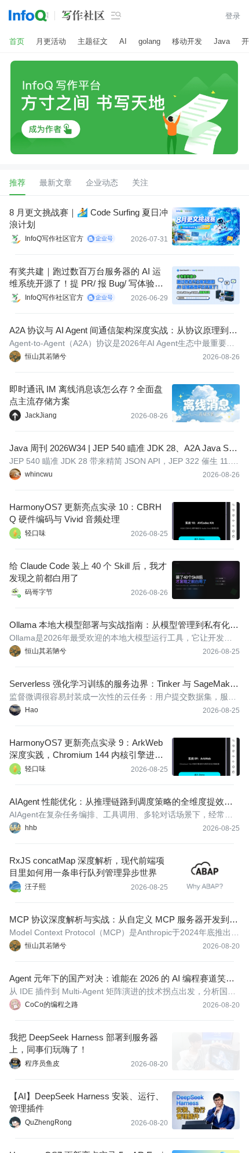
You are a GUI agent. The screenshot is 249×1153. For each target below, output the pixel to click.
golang (149, 41)
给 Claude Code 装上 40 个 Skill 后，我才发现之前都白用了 (88, 572)
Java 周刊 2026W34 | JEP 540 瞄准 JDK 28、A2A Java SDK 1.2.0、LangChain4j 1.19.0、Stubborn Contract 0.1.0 (122, 448)
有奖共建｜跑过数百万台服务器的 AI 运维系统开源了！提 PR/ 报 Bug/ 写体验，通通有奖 (86, 277)
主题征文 (93, 41)
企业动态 (102, 182)
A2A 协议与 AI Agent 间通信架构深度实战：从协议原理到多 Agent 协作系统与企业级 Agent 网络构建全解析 (123, 330)
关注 (140, 182)
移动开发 (187, 41)
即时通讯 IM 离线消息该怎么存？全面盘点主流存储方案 (86, 395)
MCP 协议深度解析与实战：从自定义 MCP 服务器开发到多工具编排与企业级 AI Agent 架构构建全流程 (123, 919)
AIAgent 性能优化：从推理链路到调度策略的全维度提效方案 (121, 802)
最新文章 (55, 182)
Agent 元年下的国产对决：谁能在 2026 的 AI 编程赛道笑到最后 (122, 978)
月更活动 (51, 41)
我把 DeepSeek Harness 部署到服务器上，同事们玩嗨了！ (83, 1043)
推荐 (17, 182)
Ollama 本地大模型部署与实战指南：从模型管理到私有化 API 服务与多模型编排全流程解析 (123, 625)
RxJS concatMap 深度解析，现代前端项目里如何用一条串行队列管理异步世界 (86, 866)
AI (123, 41)
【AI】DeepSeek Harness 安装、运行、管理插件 (86, 1102)
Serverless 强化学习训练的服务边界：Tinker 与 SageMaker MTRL (123, 684)
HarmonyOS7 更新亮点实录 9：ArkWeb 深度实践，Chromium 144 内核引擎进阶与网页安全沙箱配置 (86, 749)
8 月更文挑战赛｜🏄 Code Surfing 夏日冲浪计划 (88, 218)
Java (222, 41)
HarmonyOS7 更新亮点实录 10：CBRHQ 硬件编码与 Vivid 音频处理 (85, 513)
